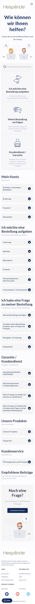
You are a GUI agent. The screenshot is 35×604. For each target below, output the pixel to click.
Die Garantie (5, 573)
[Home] (14, 7)
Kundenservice (12, 451)
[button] (32, 4)
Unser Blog (22, 589)
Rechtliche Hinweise (25, 573)
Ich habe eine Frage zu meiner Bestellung (16, 302)
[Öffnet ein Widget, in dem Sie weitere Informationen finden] (7, 600)
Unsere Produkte (14, 421)
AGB (20, 577)
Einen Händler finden (7, 580)
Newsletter (4, 589)
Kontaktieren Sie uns (17, 510)
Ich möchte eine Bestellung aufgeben (16, 229)
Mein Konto (10, 177)
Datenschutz (23, 580)
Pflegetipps (4, 577)
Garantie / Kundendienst (11, 359)
